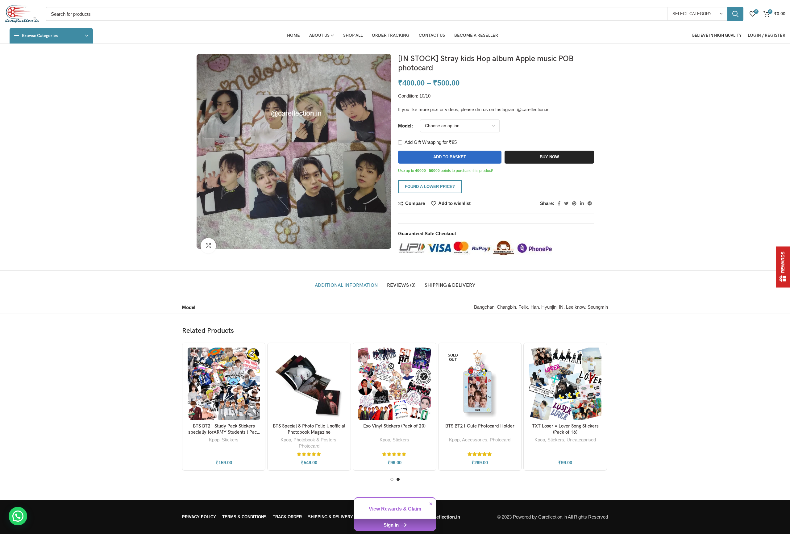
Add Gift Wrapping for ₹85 (430, 142)
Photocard (309, 445)
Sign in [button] (392, 525)
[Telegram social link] (590, 203)
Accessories (474, 439)
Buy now (549, 157)
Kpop (214, 439)
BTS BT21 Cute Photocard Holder (479, 426)
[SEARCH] (735, 14)
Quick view (256, 371)
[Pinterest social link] (574, 203)
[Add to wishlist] (256, 385)
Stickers (230, 439)
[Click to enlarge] (208, 245)
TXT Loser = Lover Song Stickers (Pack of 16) (565, 429)
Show (783, 267)
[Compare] (256, 358)
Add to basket (449, 157)
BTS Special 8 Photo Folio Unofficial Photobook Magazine (309, 429)
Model (404, 125)
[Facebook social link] (559, 203)
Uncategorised (581, 439)
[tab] (346, 285)
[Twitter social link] (566, 203)
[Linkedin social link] (582, 203)
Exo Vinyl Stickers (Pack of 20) (394, 426)
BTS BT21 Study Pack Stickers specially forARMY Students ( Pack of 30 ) (223, 432)
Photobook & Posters (314, 439)
